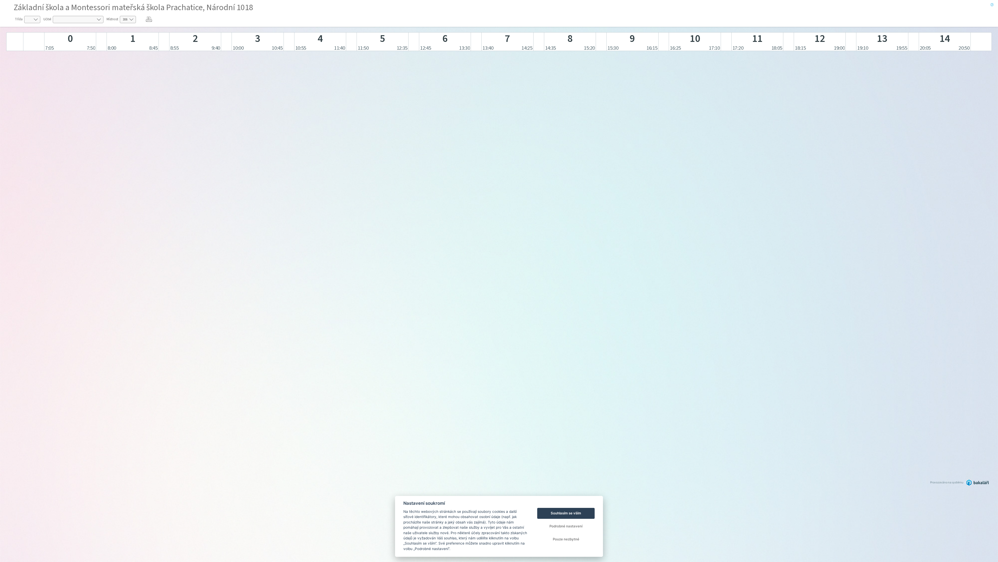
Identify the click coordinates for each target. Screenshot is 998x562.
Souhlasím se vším (566, 513)
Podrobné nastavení (565, 526)
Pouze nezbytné (566, 539)
